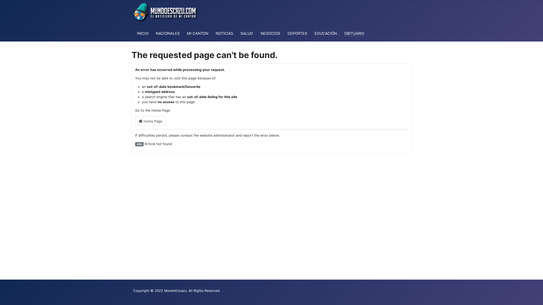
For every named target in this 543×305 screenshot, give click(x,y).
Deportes (297, 33)
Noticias (224, 33)
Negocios (270, 33)
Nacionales (168, 33)
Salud (247, 33)
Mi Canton (197, 33)
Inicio (142, 33)
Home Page (152, 121)
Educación (326, 33)
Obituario (354, 33)
